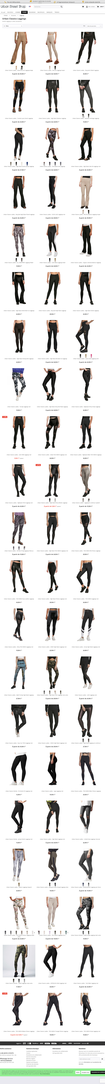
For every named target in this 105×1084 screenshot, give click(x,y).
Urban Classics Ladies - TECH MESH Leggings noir (86, 599)
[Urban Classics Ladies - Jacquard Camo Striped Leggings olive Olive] (49, 884)
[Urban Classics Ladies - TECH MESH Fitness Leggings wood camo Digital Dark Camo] (11, 933)
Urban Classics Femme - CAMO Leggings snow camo (19, 983)
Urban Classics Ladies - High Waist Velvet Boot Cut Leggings (19, 310)
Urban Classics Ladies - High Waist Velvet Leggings (86, 310)
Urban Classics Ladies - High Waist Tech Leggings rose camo (52, 695)
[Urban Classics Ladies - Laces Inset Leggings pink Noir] (80, 356)
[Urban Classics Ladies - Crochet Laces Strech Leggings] (19, 96)
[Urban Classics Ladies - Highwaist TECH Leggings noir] (19, 480)
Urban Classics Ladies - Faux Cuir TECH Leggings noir (19, 743)
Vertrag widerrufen (31, 1066)
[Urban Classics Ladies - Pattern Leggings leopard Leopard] (19, 884)
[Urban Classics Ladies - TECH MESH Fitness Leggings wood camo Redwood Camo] (21, 933)
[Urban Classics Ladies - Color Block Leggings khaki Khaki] (55, 260)
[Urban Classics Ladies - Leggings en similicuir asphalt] (86, 480)
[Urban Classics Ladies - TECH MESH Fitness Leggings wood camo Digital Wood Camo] (16, 933)
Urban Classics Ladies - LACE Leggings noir (86, 695)
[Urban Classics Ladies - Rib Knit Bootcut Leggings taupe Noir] (88, 212)
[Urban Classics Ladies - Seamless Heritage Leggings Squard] (88, 116)
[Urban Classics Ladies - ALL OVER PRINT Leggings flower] (19, 240)
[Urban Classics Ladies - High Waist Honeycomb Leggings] (19, 336)
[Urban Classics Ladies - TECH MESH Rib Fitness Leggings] (86, 528)
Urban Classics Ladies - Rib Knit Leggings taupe (52, 70)
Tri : (84, 26)
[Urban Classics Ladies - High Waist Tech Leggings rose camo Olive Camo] (49, 692)
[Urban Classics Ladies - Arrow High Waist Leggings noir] (86, 624)
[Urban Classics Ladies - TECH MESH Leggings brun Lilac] (49, 933)
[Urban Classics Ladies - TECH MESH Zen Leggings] (52, 144)
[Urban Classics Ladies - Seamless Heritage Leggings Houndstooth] (83, 116)
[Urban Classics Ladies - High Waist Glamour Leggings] (52, 96)
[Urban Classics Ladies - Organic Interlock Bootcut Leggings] (86, 240)
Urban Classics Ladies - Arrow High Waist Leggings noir (86, 647)
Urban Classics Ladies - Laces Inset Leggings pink (86, 358)
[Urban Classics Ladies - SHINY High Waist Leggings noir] (52, 624)
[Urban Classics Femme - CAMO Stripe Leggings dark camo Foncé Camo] (83, 933)
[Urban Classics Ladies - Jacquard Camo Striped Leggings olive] (52, 865)
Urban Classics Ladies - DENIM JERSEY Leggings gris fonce (86, 887)
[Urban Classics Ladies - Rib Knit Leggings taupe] (52, 48)
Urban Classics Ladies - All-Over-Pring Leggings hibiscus (19, 551)
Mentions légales (30, 1058)
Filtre (7, 26)
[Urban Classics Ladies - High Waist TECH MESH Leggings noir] (52, 528)
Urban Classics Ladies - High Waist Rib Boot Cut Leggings (52, 358)
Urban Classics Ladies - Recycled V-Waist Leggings (86, 70)
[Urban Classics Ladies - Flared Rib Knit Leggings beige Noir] (21, 68)
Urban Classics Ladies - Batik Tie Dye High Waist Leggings (19, 695)
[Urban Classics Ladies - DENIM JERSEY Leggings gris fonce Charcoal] (88, 884)
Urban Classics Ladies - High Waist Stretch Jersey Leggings (19, 166)
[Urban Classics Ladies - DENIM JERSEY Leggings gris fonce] (86, 865)
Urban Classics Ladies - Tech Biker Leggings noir (85, 983)
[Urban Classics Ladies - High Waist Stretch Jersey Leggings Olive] (11, 164)
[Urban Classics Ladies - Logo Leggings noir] (52, 769)
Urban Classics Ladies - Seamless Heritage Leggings (86, 118)
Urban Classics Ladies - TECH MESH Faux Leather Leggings (19, 599)
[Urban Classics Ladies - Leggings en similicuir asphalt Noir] (88, 500)
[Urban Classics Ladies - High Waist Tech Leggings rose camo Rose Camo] (55, 692)
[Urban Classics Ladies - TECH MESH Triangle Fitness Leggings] (52, 1009)
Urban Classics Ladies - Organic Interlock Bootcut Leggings (86, 262)
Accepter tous (85, 1072)
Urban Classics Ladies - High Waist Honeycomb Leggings (19, 358)
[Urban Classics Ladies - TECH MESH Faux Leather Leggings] (19, 576)
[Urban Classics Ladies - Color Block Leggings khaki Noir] (49, 260)
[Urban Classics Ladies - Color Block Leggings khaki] (52, 240)
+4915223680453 (6, 1061)
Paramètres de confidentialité (34, 1055)
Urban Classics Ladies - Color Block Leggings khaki (52, 262)
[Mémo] (83, 6)
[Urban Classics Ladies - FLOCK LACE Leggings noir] (52, 192)
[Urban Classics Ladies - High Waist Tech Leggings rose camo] (52, 673)
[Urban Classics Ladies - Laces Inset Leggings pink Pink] (91, 356)
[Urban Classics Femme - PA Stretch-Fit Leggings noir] (19, 769)
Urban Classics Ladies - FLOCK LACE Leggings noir (52, 214)
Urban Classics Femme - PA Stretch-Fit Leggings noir (19, 791)
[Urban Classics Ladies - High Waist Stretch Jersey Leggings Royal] (27, 164)
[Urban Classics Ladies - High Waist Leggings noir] (52, 817)
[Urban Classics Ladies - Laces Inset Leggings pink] (86, 336)
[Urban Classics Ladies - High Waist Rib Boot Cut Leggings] (52, 336)
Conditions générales (31, 1051)
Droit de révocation (31, 1057)
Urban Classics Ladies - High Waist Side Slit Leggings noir (86, 166)
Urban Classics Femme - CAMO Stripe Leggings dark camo (86, 935)
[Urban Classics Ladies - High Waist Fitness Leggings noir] (52, 576)
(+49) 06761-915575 (7, 1053)
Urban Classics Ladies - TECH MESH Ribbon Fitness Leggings (19, 1031)
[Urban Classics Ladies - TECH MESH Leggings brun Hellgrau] (44, 933)
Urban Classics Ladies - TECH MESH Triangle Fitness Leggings (52, 1031)
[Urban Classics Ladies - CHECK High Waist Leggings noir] (52, 721)
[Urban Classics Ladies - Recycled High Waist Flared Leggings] (19, 192)
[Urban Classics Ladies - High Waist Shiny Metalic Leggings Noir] (49, 500)
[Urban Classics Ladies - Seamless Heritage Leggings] (86, 96)
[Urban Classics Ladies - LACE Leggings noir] (86, 673)
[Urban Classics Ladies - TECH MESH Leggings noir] (86, 576)
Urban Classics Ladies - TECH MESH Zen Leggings (52, 166)
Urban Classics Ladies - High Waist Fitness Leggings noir (52, 599)
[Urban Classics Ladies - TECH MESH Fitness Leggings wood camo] (19, 913)
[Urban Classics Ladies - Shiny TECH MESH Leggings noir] (19, 624)
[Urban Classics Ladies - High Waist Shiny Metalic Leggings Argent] (55, 500)
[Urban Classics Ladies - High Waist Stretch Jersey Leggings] (19, 144)
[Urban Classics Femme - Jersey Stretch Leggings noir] (19, 817)
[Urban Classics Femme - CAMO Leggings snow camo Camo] (13, 981)
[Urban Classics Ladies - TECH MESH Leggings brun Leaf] (66, 933)
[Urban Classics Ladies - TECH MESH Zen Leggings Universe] (55, 164)
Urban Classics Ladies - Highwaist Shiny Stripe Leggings (86, 406)
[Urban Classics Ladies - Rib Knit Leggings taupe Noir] (55, 68)
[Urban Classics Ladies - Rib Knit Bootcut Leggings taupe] (86, 192)
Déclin (77, 1072)
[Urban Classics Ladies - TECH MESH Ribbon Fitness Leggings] (19, 1009)
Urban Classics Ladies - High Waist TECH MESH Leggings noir (52, 551)
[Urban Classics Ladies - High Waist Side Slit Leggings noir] (86, 144)
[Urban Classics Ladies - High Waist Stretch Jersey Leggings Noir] (16, 164)
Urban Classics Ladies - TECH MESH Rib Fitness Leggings (85, 551)
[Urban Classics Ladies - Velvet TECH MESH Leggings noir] (52, 432)
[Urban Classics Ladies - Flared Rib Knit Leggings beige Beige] (16, 68)
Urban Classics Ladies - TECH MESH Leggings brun (52, 935)
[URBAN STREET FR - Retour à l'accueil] (13, 7)
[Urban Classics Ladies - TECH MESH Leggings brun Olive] (55, 933)
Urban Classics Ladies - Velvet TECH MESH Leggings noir (52, 454)
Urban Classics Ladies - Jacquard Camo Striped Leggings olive (52, 887)
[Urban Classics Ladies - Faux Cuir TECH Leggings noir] (19, 721)
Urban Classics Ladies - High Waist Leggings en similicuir (86, 743)
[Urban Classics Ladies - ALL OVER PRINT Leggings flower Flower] (21, 260)
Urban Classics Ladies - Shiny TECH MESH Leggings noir (19, 647)
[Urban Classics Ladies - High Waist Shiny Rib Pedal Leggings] (52, 384)
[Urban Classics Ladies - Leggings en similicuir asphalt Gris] (83, 500)
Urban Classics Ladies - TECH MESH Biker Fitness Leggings (86, 791)
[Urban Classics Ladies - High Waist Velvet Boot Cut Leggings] (19, 288)
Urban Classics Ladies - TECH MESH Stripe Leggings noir (85, 1031)
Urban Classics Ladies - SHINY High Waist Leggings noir (52, 647)
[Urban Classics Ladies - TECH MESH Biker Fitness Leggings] (86, 769)
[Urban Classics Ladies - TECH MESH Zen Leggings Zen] (60, 164)
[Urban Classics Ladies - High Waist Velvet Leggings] (86, 288)
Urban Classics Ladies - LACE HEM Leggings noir (19, 454)
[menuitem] (48, 6)
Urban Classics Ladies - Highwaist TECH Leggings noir (19, 503)
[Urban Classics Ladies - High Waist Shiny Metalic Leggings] (52, 480)
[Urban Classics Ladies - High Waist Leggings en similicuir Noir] (83, 740)
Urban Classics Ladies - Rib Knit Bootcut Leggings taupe (86, 214)
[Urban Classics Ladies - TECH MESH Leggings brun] (52, 913)
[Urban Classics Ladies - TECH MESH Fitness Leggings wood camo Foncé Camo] (5, 933)
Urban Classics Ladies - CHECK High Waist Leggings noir (52, 743)
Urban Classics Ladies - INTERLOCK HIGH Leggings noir (52, 983)
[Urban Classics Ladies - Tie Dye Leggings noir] (19, 384)
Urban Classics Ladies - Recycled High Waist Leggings (52, 310)
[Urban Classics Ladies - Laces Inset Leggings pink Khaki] (86, 356)
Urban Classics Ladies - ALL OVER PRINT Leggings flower (19, 262)
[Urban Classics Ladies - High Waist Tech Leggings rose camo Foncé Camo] (44, 692)
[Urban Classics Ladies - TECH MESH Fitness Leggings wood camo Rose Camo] (27, 933)
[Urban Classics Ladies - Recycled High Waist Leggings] (52, 288)
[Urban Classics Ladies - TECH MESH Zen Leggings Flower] (44, 164)
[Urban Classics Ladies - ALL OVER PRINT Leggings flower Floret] (16, 260)
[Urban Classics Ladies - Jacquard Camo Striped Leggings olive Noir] (55, 884)
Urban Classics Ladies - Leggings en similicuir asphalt (86, 503)
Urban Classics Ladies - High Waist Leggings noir (52, 839)
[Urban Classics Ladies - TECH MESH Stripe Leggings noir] (86, 1009)
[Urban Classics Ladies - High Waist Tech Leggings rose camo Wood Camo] (60, 692)
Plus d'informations (45, 1074)
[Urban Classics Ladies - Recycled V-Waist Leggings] (86, 48)
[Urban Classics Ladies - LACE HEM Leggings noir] (19, 432)
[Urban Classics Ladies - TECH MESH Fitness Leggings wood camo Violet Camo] (32, 933)
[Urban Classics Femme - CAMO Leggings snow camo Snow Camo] (24, 981)
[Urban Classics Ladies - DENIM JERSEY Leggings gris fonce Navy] (83, 884)
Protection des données (32, 1064)
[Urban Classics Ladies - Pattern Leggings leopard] (19, 865)
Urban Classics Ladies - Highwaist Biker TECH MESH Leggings (86, 454)
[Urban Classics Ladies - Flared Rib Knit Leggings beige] (19, 48)
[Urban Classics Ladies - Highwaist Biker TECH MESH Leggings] (86, 432)
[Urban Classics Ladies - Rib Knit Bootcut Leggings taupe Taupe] (83, 212)
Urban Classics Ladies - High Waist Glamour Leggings (52, 118)
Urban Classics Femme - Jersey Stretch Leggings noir (19, 839)
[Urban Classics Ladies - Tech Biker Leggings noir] (86, 961)
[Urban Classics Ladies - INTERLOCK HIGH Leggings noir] (52, 961)
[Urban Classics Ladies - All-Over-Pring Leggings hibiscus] (19, 528)
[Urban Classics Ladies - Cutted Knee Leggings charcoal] (86, 817)
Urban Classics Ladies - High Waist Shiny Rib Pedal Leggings (52, 406)
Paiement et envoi (31, 1060)
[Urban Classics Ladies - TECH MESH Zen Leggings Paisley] (49, 164)
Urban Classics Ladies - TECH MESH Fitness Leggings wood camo (19, 936)
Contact (28, 1053)
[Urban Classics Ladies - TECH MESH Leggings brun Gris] (39, 933)
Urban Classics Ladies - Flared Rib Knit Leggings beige (19, 70)
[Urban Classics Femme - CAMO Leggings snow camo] (19, 961)
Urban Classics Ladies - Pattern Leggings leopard (19, 887)
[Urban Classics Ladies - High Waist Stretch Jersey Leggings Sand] (21, 164)
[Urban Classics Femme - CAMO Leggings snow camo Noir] (19, 981)
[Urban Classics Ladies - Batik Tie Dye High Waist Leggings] (19, 673)
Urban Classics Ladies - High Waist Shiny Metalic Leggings (52, 503)
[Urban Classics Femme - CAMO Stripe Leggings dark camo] (86, 913)
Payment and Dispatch (32, 1062)
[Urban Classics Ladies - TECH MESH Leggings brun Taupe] (60, 933)
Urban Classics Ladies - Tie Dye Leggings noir (19, 406)
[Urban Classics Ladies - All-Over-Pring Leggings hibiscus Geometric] (13, 548)
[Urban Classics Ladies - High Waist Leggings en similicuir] (86, 721)
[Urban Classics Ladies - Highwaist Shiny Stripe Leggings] (86, 384)
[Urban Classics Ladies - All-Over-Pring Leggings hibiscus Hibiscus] (19, 548)
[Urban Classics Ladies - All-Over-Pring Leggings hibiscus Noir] (24, 548)
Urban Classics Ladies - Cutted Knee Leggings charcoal (86, 839)
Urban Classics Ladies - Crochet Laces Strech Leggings (19, 118)
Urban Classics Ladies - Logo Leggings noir (52, 791)
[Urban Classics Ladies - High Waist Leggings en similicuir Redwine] (88, 740)
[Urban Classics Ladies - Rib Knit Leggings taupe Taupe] (49, 68)
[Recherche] (61, 6)
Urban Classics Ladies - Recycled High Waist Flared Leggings (19, 214)
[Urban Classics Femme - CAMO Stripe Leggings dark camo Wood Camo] (88, 933)
